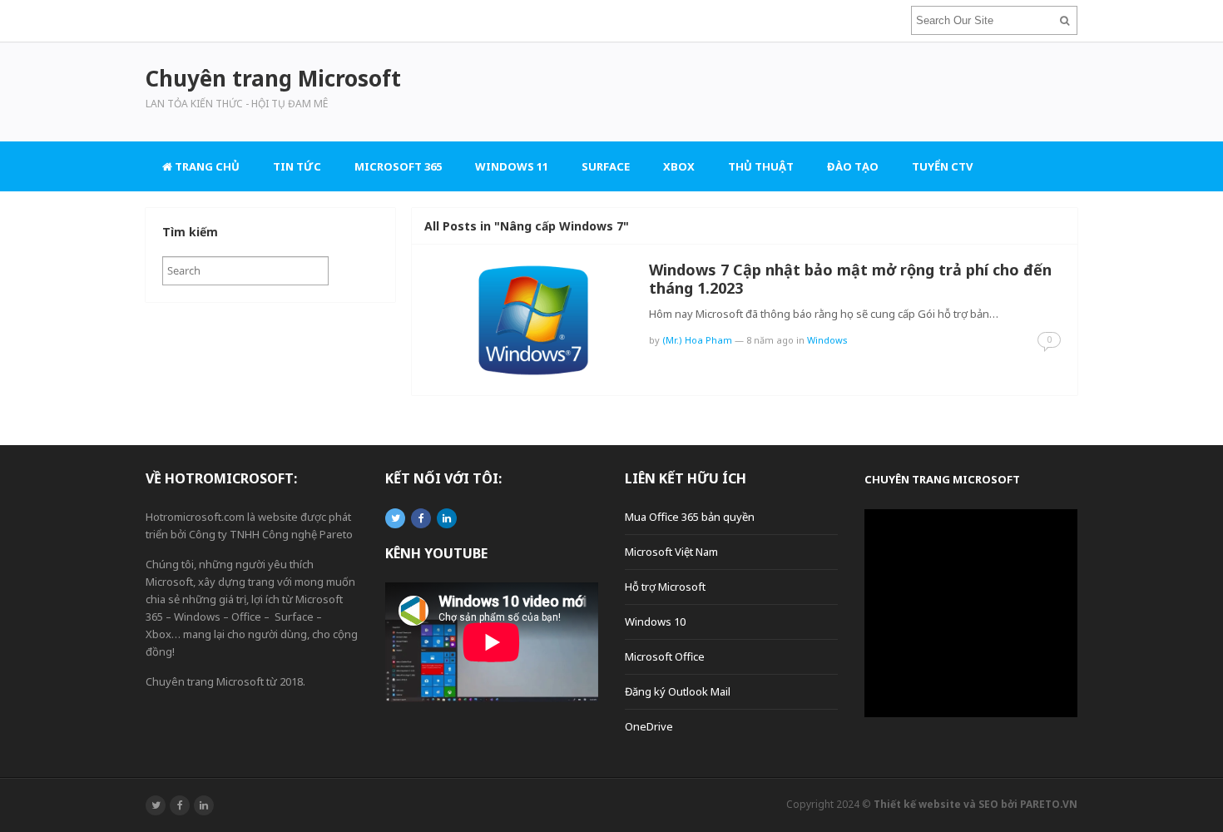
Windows (827, 340)
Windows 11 (511, 166)
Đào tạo (853, 166)
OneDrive (649, 726)
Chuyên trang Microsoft (942, 479)
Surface (606, 166)
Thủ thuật (761, 166)
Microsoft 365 (398, 166)
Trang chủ (206, 166)
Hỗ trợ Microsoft (665, 586)
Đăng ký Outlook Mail (677, 691)
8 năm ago (770, 340)
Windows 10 (655, 621)
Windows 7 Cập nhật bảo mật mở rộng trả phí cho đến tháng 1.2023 (850, 279)
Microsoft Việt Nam (671, 551)
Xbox (679, 166)
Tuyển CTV (942, 166)
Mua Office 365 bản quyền (690, 516)
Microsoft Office (665, 656)
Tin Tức (297, 166)
